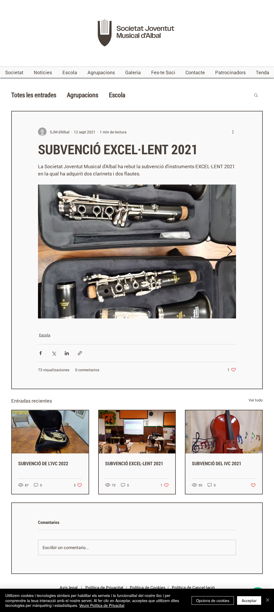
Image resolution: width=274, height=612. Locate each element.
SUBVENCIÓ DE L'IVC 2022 (43, 463)
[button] (14, 72)
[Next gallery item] (230, 251)
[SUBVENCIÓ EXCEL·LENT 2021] (137, 431)
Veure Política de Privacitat (101, 605)
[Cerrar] (267, 600)
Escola (117, 95)
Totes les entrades (33, 95)
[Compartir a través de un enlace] (79, 353)
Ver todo (256, 400)
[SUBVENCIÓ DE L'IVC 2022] (50, 431)
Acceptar (249, 600)
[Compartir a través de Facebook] (40, 353)
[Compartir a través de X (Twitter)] (53, 353)
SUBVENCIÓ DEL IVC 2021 (216, 463)
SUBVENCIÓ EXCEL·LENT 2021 (134, 463)
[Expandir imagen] (137, 251)
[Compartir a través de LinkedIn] (66, 353)
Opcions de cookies (212, 600)
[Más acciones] (233, 132)
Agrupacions (82, 95)
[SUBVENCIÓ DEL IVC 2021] (223, 431)
